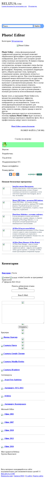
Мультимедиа (17, 41)
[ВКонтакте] (10, 174)
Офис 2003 (8, 414)
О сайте (28, 476)
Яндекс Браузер (10, 337)
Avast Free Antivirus (12, 380)
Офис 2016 (8, 446)
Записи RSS (19, 476)
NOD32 (7, 396)
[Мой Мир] (17, 174)
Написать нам (7, 476)
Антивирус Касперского (14, 404)
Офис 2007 (8, 422)
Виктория (6, 273)
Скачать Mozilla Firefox (13, 362)
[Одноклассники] (14, 174)
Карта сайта (38, 476)
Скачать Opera (10, 345)
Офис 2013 (8, 438)
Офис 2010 (8, 430)
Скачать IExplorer (11, 370)
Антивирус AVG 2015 (13, 388)
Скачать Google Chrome (14, 353)
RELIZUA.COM (8, 474)
